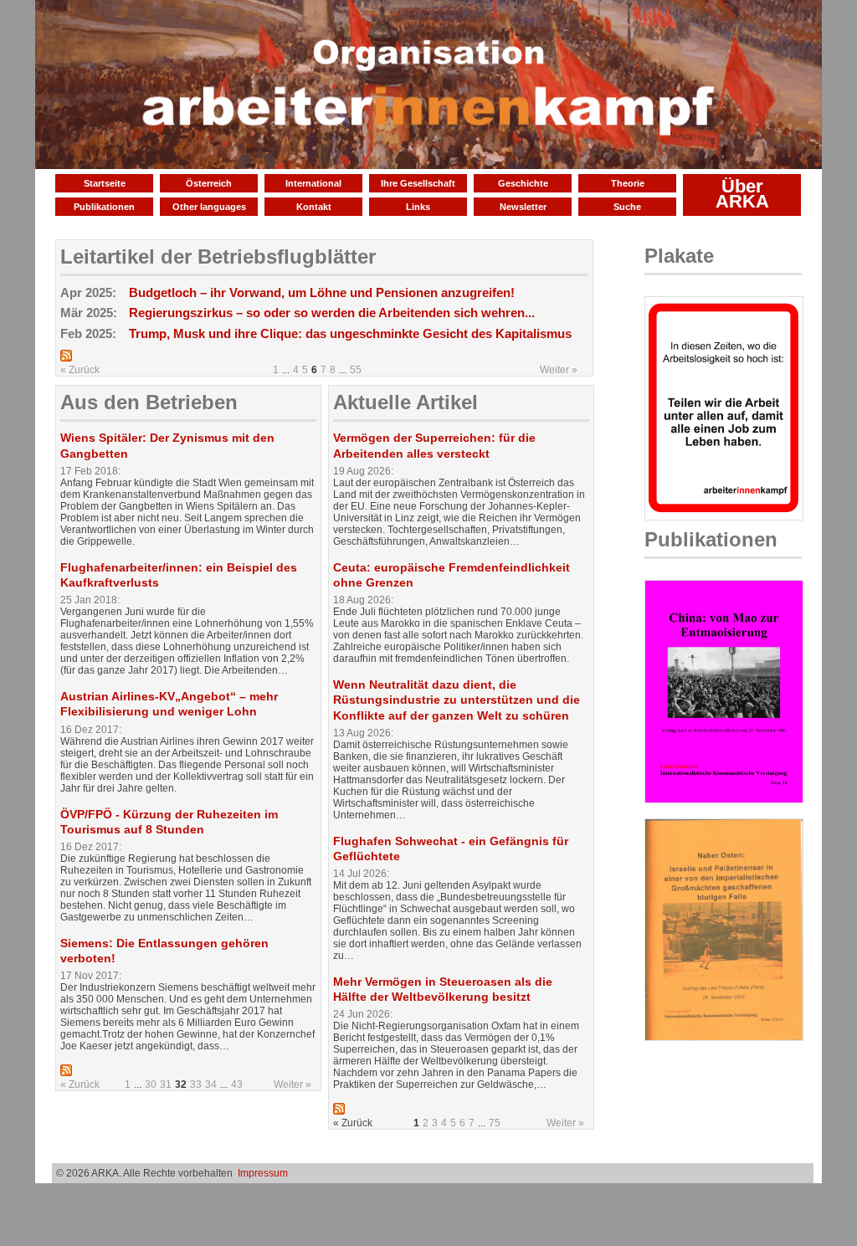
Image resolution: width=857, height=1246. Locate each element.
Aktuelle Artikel (405, 402)
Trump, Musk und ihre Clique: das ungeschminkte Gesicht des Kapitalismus (350, 333)
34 (211, 1084)
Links (418, 207)
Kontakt (313, 207)
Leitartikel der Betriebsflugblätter (218, 256)
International (313, 183)
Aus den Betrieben (149, 402)
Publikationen (104, 207)
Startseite (105, 183)
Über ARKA (742, 194)
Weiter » (558, 370)
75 (494, 1123)
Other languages (209, 207)
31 (166, 1084)
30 (151, 1084)
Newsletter (523, 207)
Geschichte (523, 183)
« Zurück (80, 370)
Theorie (627, 183)
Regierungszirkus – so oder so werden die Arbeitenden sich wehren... (332, 312)
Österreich (209, 183)
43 (237, 1084)
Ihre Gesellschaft (418, 183)
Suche (627, 207)
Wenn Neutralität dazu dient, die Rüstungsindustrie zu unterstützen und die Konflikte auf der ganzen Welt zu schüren (456, 699)
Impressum (263, 1173)
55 (356, 370)
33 (196, 1084)
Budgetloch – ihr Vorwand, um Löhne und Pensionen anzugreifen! (322, 292)
